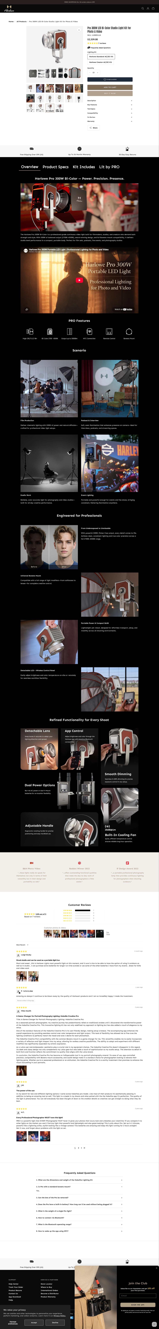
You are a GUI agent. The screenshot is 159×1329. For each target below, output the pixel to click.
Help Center (13, 1284)
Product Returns (15, 1290)
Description (91, 101)
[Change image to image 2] (40, 88)
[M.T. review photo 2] (33, 1136)
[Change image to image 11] (69, 98)
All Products (21, 21)
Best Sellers (57, 8)
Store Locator (46, 1284)
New (93, 8)
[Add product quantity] (90, 72)
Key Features (92, 105)
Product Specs (55, 166)
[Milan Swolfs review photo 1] (21, 1070)
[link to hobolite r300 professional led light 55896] (79, 863)
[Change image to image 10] (59, 98)
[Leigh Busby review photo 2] (33, 976)
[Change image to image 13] (30, 108)
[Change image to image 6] (79, 88)
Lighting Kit (91, 52)
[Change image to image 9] (50, 98)
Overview (29, 166)
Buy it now (110, 93)
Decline (55, 1323)
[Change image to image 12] (79, 98)
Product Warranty (48, 1297)
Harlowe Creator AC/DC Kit (100, 62)
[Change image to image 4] (59, 88)
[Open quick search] (142, 8)
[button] (153, 8)
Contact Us (13, 1294)
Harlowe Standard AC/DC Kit (101, 57)
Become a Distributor (50, 1294)
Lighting (69, 8)
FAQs (11, 1300)
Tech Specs (91, 109)
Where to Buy (46, 1287)
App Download (15, 1297)
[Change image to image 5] (69, 88)
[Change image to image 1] (30, 88)
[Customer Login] (147, 8)
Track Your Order (16, 1287)
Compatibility (92, 113)
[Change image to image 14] (40, 108)
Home (11, 21)
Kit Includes (84, 166)
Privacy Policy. (60, 1316)
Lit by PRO (109, 166)
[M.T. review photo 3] (45, 1136)
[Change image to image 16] (59, 108)
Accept (34, 1323)
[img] (21, 951)
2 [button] (78, 1148)
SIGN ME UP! (138, 1305)
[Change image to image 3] (50, 88)
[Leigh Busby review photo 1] (21, 976)
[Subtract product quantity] (97, 72)
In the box (91, 117)
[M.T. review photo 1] (21, 1136)
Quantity (90, 68)
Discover (102, 8)
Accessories (82, 8)
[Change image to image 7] (30, 98)
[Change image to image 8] (40, 98)
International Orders (49, 1290)
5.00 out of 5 (41, 914)
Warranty (90, 121)
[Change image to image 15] (50, 108)
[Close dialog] (156, 1268)
